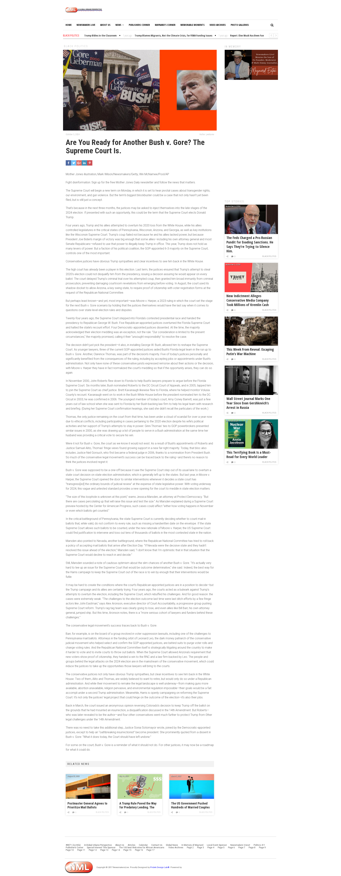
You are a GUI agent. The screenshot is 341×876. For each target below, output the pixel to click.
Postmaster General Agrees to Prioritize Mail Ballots (87, 805)
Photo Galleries (240, 24)
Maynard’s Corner (165, 24)
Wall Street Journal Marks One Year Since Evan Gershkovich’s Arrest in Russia (248, 403)
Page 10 (70, 850)
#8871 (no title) (73, 845)
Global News (172, 845)
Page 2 (190, 847)
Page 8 (252, 847)
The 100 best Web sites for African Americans (142, 847)
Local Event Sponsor (217, 845)
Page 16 (139, 850)
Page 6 (231, 847)
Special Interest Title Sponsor (101, 847)
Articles (131, 845)
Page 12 (93, 850)
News (118, 24)
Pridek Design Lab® (160, 867)
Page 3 (200, 847)
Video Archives (218, 24)
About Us (105, 24)
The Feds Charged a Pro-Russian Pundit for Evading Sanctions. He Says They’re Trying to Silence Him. (249, 244)
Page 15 (127, 850)
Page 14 (116, 850)
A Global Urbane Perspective (98, 845)
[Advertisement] (251, 138)
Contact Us (156, 845)
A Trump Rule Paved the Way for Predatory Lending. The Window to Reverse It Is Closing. (137, 805)
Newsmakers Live (86, 24)
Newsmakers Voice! (240, 845)
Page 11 (81, 850)
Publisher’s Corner (74, 847)
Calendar (143, 845)
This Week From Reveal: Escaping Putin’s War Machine (250, 351)
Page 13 (104, 850)
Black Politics (76, 46)
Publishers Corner (139, 24)
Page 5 (221, 847)
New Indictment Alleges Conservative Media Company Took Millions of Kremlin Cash (247, 300)
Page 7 (241, 847)
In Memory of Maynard (192, 845)
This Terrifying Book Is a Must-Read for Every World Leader (248, 454)
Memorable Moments (192, 24)
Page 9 (262, 847)
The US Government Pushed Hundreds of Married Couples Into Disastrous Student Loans (191, 805)
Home (69, 24)
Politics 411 (259, 845)
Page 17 (151, 850)
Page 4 (210, 847)
